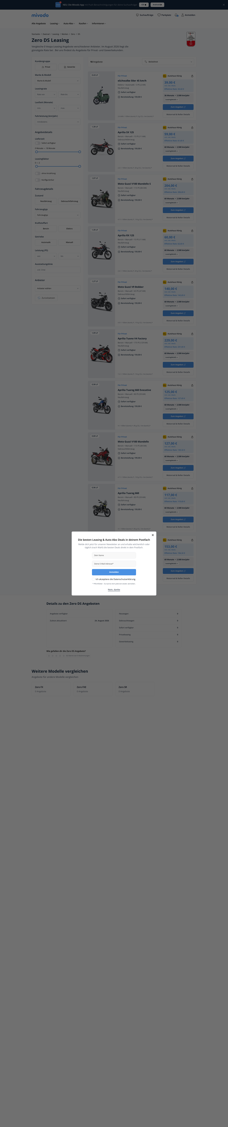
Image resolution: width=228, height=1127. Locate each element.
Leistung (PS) (41, 250)
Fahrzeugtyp (41, 209)
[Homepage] (40, 15)
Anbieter (40, 280)
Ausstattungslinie (44, 264)
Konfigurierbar (48, 180)
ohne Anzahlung (49, 173)
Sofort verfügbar (49, 143)
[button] (144, 15)
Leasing (55, 34)
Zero (73, 34)
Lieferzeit (39, 138)
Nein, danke (114, 589)
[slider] (36, 152)
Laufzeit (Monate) (44, 102)
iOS (142, 4)
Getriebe (39, 236)
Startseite (36, 34)
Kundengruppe (42, 61)
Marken (65, 34)
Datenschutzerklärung (124, 579)
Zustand (39, 195)
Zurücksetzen (48, 297)
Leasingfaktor (42, 158)
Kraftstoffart (41, 223)
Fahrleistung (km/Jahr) (46, 116)
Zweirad (46, 34)
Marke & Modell (43, 74)
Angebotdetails (43, 132)
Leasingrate (41, 88)
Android (156, 4)
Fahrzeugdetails (44, 189)
